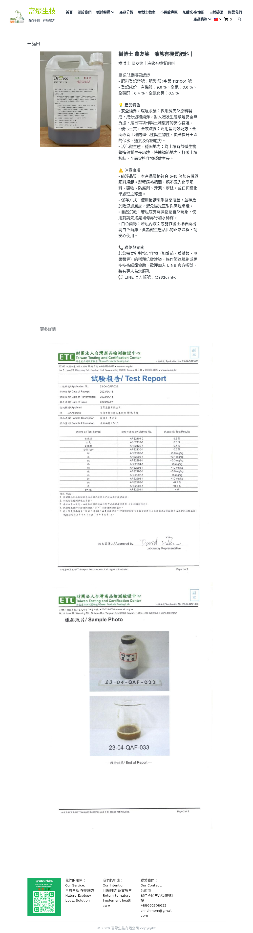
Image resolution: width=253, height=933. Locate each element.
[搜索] (239, 19)
